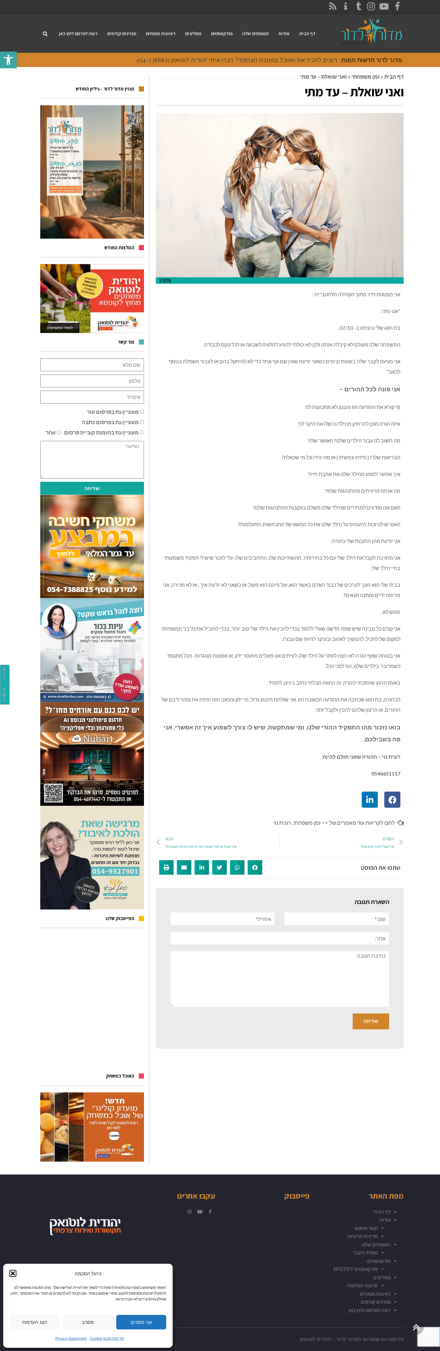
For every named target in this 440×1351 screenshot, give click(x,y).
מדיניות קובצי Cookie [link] (107, 1338)
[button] (13, 1273)
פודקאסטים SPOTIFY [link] (355, 1269)
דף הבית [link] (394, 76)
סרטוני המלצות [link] (362, 1285)
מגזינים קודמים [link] (376, 1302)
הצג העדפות (34, 1322)
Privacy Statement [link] (71, 1338)
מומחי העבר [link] (365, 1252)
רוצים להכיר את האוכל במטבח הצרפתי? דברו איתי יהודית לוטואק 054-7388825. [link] (236, 60)
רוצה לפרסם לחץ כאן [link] (370, 1310)
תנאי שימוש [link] (366, 1228)
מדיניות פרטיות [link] (363, 1236)
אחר (51, 432)
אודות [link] (385, 1220)
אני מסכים (141, 1322)
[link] (8, 60)
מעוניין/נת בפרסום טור (113, 412)
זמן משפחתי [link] (365, 76)
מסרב (88, 1322)
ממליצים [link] (382, 1277)
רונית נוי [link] (282, 822)
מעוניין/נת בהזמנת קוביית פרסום (101, 432)
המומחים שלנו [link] (376, 1244)
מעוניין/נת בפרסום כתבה (110, 422)
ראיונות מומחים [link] (375, 1294)
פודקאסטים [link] (379, 1261)
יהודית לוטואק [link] (315, 1339)
